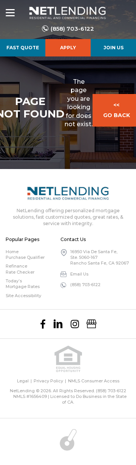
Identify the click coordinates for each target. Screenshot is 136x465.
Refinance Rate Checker (20, 268)
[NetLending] (67, 13)
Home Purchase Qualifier (25, 254)
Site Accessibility (23, 295)
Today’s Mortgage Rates (23, 283)
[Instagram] (75, 324)
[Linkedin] (58, 324)
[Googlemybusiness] (91, 324)
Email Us (79, 274)
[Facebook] (43, 324)
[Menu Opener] (10, 13)
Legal (23, 381)
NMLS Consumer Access (93, 381)
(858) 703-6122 (72, 28)
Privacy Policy (48, 381)
